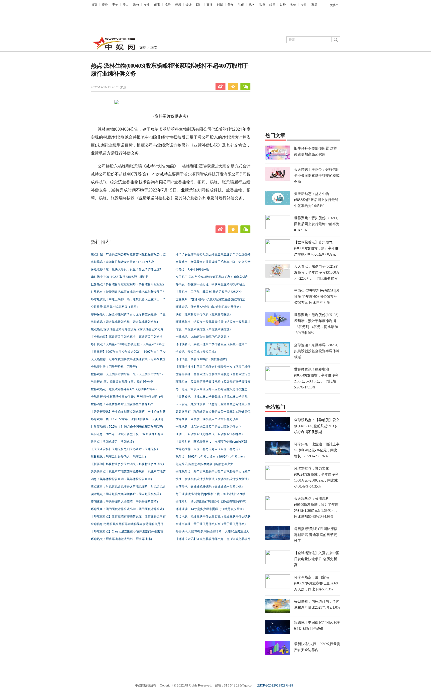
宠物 (115, 4)
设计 (189, 4)
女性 (147, 4)
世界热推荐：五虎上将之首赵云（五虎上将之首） (208, 449)
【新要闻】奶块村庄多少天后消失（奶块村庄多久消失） (128, 464)
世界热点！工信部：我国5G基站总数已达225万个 (209, 292)
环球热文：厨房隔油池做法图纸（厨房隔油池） (122, 539)
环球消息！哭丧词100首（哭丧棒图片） (202, 359)
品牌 (262, 4)
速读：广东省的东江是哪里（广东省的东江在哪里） (210, 434)
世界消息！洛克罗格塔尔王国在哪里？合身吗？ (122, 404)
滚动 (142, 47)
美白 (126, 4)
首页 (94, 4)
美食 (230, 4)
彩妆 (136, 4)
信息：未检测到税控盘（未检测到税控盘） (204, 329)
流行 (168, 4)
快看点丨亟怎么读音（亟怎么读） (113, 441)
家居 (314, 4)
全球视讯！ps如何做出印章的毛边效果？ (203, 337)
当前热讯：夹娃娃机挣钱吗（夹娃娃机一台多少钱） (210, 486)
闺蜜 (157, 4)
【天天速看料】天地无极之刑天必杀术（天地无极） (125, 449)
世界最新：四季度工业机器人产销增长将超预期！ (208, 419)
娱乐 (178, 4)
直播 (210, 4)
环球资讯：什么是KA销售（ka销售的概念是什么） (209, 307)
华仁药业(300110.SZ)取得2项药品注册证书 (119, 277)
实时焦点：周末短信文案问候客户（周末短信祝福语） (127, 494)
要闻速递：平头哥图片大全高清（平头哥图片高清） (125, 501)
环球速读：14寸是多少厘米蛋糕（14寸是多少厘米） (210, 509)
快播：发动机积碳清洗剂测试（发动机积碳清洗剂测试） (213, 479)
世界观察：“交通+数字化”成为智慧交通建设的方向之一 (212, 299)
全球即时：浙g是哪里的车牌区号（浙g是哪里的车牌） (212, 501)
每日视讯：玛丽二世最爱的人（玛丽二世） (119, 456)
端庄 (272, 4)
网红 (199, 4)
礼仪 (241, 4)
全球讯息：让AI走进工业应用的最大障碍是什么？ (208, 426)
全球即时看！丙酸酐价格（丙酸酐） (115, 366)
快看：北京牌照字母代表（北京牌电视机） (204, 314)
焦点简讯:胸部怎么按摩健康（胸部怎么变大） (206, 464)
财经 (283, 4)
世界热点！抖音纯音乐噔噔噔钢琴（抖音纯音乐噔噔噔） (128, 284)
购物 (293, 4)
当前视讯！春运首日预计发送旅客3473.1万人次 (122, 262)
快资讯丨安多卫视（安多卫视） (196, 351)
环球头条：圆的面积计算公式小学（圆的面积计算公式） (128, 509)
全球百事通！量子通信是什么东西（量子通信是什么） (211, 524)
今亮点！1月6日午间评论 (192, 269)
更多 (333, 5)
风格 (251, 4)
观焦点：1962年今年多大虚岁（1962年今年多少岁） (211, 456)
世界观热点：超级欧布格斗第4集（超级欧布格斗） (124, 389)
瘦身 (105, 4)
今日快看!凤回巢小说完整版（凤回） (115, 307)
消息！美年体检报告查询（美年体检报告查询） (122, 479)
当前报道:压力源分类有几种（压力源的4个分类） (123, 381)
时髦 (220, 4)
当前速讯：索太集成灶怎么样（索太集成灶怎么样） (125, 322)
